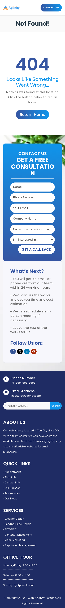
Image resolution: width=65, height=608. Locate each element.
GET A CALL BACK (36, 249)
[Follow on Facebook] (13, 351)
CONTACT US (51, 7)
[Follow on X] (20, 351)
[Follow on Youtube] (34, 351)
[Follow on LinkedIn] (27, 351)
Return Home (32, 114)
